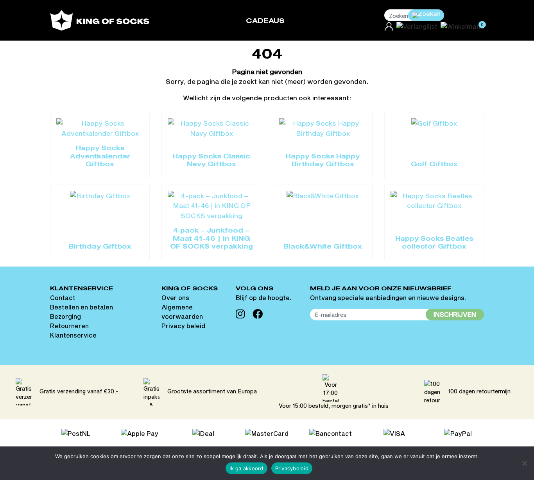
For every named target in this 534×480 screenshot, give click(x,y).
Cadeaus (265, 21)
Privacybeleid (291, 468)
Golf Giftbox (434, 164)
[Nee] (524, 463)
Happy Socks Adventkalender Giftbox (100, 156)
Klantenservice (73, 335)
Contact (62, 297)
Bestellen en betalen (81, 307)
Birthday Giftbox (100, 247)
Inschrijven (455, 314)
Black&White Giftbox (322, 247)
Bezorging (65, 316)
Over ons (175, 297)
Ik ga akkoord (246, 468)
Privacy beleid (183, 325)
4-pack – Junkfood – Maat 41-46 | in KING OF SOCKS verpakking (211, 239)
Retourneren (69, 325)
